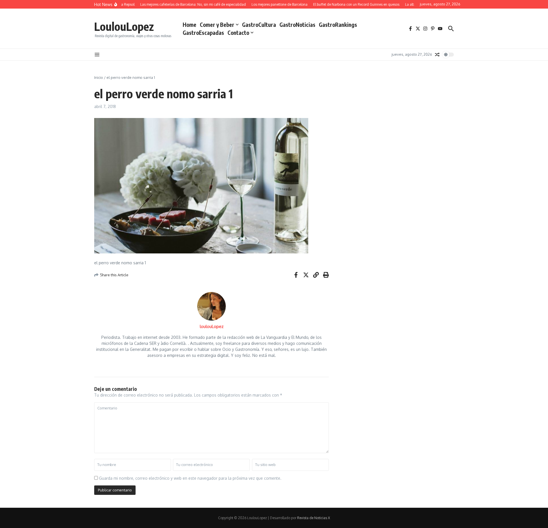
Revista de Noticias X (313, 518)
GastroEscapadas (203, 32)
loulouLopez (211, 326)
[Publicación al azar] (437, 54)
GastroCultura (259, 24)
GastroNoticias (297, 24)
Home (189, 24)
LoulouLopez (124, 26)
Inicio (98, 77)
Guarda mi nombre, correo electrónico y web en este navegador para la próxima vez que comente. (190, 478)
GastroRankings (338, 24)
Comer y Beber (217, 24)
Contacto (238, 32)
